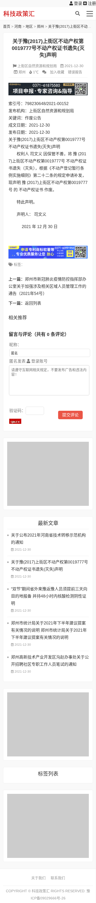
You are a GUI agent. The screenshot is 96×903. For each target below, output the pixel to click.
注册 (91, 3)
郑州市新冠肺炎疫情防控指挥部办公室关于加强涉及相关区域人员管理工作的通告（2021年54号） (47, 286)
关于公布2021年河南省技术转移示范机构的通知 (48, 539)
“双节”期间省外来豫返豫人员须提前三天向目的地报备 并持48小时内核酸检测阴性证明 (49, 596)
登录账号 (39, 361)
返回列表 (33, 303)
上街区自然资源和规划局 (37, 66)
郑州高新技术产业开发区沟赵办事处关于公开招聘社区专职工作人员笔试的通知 (50, 660)
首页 (6, 26)
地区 (29, 26)
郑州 (40, 26)
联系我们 (58, 878)
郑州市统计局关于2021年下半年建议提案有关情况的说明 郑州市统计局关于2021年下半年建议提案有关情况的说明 (49, 630)
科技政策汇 (27, 13)
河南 (18, 26)
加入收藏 (57, 72)
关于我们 (38, 878)
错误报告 (75, 72)
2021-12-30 (74, 66)
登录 (77, 3)
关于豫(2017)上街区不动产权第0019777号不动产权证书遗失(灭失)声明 (49, 565)
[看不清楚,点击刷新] (15, 421)
